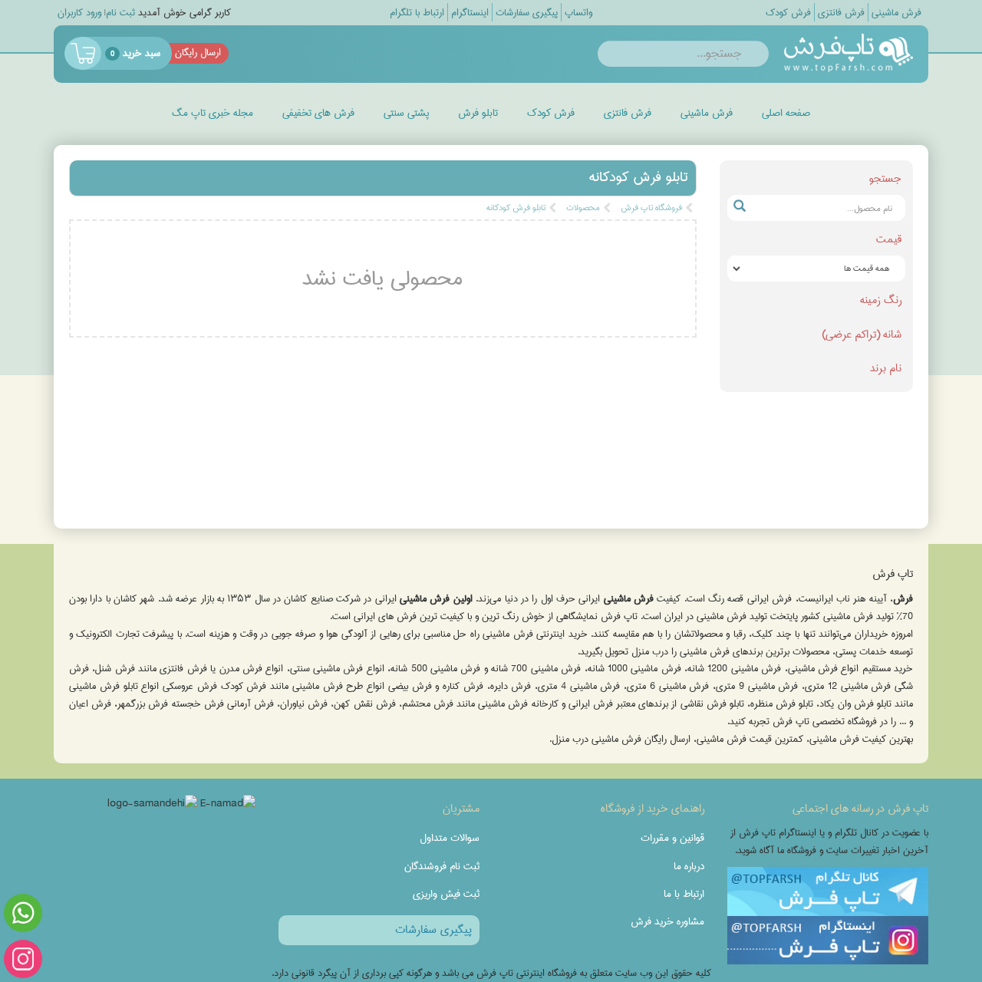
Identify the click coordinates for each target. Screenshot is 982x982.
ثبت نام (120, 12)
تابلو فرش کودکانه (515, 207)
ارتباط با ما (684, 894)
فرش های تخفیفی (318, 113)
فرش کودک (551, 113)
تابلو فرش (478, 113)
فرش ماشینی (706, 113)
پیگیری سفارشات (433, 930)
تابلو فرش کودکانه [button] (638, 177)
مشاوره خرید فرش (667, 921)
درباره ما (689, 866)
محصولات (583, 207)
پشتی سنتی (406, 113)
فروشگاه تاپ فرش (651, 207)
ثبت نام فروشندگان (441, 866)
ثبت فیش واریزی (446, 894)
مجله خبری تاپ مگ (212, 113)
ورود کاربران (79, 12)
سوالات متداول (449, 838)
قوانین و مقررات (672, 838)
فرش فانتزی (627, 113)
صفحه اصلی (786, 113)
